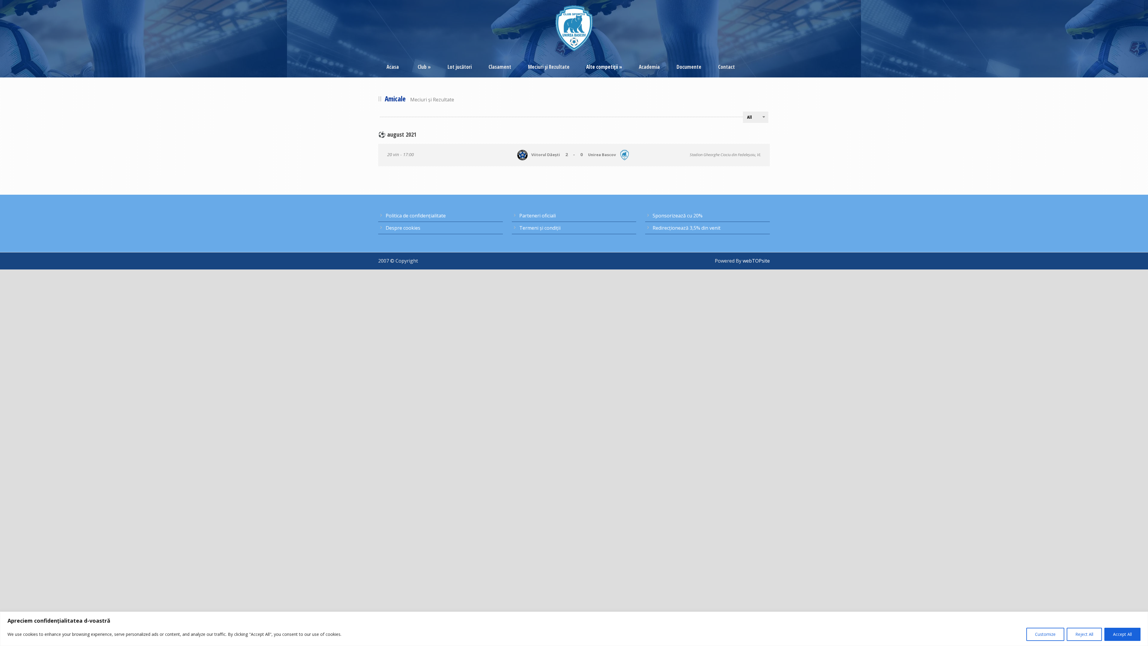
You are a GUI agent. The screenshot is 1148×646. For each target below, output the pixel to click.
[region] (574, 629)
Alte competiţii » (604, 66)
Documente (689, 66)
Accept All (1122, 634)
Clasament (499, 66)
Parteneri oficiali (537, 215)
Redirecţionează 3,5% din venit (686, 228)
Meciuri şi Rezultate (549, 66)
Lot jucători (460, 66)
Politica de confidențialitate (416, 215)
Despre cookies (403, 228)
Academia (649, 66)
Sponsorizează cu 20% (678, 215)
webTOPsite (756, 261)
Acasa (393, 66)
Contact (726, 66)
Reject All (1084, 634)
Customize (1045, 634)
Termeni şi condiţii (540, 228)
